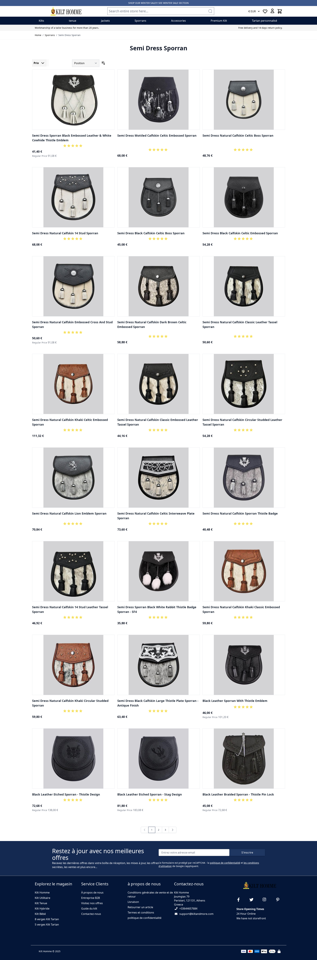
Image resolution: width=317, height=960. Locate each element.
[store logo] (66, 11)
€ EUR (252, 11)
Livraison (133, 902)
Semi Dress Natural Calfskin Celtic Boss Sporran (238, 135)
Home (38, 35)
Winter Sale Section (176, 2)
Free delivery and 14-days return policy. (260, 27)
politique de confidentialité (225, 862)
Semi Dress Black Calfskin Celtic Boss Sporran (151, 233)
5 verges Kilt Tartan (47, 924)
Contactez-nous (91, 914)
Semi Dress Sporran (69, 35)
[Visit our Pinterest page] (279, 900)
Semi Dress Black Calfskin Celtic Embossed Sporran (240, 233)
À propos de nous (92, 892)
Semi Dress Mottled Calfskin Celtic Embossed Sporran (157, 135)
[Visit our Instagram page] (266, 900)
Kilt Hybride (42, 908)
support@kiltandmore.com (196, 914)
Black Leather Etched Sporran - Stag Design (149, 794)
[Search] (210, 11)
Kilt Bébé (40, 914)
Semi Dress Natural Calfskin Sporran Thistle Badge (240, 513)
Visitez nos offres (92, 903)
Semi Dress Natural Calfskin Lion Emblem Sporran (69, 513)
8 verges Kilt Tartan (47, 919)
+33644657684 (188, 908)
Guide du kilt (89, 908)
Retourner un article (140, 907)
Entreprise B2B (90, 898)
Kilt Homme (42, 892)
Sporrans (50, 35)
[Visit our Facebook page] (239, 900)
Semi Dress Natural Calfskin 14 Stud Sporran (65, 233)
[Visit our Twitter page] (252, 900)
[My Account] (272, 10)
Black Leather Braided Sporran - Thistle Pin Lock (238, 794)
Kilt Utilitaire (42, 898)
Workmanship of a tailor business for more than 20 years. (67, 27)
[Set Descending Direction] (103, 63)
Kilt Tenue (41, 903)
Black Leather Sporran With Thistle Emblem (235, 701)
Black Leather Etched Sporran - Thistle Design (66, 794)
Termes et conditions (141, 912)
